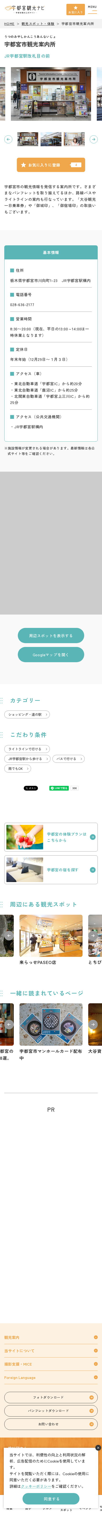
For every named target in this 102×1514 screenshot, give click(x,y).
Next (94, 139)
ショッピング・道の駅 (25, 714)
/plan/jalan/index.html (51, 837)
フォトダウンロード (48, 1397)
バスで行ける (66, 758)
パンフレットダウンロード (48, 1410)
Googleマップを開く (51, 654)
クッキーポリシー (36, 1486)
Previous (8, 139)
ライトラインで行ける (25, 749)
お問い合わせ (48, 1424)
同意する (52, 1499)
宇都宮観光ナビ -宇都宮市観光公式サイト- (25, 9)
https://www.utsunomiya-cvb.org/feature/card (51, 1032)
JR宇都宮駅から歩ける (25, 758)
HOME (9, 23)
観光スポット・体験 (38, 23)
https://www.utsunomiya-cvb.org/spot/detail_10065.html (51, 940)
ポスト (32, 788)
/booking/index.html (51, 870)
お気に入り (75, 12)
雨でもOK (15, 768)
